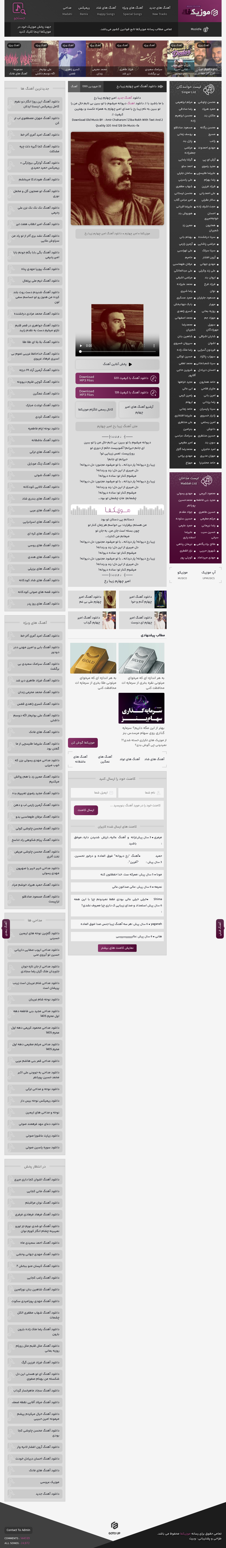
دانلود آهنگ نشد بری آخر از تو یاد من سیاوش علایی (35, 238)
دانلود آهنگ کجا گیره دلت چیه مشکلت (39, 149)
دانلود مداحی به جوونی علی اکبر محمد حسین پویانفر (38, 1075)
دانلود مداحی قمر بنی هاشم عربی (37, 1061)
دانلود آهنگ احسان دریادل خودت (37, 1458)
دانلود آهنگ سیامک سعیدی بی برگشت (38, 666)
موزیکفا (199, 11)
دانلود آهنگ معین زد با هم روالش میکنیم (36, 779)
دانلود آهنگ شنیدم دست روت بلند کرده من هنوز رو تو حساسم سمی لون (36, 297)
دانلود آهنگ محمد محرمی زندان (38, 692)
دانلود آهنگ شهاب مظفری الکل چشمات (38, 1315)
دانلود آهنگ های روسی (43, 545)
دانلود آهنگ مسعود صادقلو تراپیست (40, 899)
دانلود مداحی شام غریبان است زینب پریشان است (36, 986)
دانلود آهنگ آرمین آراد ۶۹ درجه (39, 370)
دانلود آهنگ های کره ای (43, 533)
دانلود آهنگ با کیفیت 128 (131, 392)
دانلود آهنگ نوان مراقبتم (42, 1202)
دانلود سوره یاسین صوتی (42, 1147)
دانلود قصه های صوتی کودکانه (38, 592)
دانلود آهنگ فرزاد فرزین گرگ (40, 1362)
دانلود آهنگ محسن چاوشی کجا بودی (38, 1433)
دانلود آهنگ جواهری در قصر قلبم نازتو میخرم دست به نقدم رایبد (37, 328)
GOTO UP (114, 1534)
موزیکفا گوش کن (83, 742)
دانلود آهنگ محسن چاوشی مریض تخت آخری (36, 854)
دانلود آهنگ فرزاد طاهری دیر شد (37, 680)
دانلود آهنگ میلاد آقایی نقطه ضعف (35, 1402)
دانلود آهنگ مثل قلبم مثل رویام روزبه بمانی (37, 1348)
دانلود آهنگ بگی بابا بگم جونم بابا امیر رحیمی (36, 255)
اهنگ (131, 103)
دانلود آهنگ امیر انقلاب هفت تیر (37, 224)
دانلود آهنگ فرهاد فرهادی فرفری (37, 1214)
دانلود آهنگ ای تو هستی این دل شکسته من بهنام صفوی (37, 1376)
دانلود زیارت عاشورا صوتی (42, 1135)
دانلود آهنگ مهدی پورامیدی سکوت (35, 1301)
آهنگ (74, 87)
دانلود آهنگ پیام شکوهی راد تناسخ (35, 840)
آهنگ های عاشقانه (80, 759)
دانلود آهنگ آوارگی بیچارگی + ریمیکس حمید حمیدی (39, 165)
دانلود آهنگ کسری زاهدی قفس (38, 704)
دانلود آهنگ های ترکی (44, 452)
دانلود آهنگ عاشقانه (45, 440)
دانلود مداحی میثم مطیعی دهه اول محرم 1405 (35, 1047)
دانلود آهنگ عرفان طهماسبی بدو (37, 816)
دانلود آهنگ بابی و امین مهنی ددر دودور (36, 650)
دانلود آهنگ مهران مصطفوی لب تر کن (36, 121)
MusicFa (196, 29)
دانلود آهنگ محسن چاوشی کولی (37, 828)
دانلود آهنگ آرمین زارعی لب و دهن (36, 805)
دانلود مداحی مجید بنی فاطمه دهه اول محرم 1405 (36, 1014)
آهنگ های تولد (130, 759)
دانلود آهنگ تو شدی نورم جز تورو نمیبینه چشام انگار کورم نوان (37, 1229)
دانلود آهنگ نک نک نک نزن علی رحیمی (38, 210)
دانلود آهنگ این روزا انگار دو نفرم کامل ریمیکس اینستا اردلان (37, 104)
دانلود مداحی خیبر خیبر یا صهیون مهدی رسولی (37, 871)
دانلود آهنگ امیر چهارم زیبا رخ (136, 86)
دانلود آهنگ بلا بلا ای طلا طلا (41, 342)
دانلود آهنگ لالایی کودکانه (41, 487)
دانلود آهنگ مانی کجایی (43, 1191)
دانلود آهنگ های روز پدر (43, 603)
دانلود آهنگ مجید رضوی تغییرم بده (35, 793)
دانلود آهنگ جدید (47, 1494)
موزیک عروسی (49, 1482)
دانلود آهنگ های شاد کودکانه (39, 580)
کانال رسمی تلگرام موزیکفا (95, 409)
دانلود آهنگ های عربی (44, 510)
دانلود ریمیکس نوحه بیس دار (40, 1101)
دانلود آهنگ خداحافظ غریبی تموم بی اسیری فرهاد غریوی (35, 356)
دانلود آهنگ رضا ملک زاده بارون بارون (38, 1332)
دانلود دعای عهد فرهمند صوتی (39, 1124)
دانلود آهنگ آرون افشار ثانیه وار (38, 1447)
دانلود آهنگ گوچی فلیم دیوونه (38, 382)
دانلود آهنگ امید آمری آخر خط (40, 135)
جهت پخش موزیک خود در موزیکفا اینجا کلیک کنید (34, 29)
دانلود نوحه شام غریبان (44, 999)
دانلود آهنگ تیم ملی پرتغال (41, 280)
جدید (120, 98)
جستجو (19, 18)
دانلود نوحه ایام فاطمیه (43, 428)
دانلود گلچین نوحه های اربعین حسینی (39, 936)
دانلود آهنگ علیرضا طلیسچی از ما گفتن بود (37, 746)
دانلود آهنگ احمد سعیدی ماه (39, 1243)
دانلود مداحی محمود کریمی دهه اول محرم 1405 (35, 1030)
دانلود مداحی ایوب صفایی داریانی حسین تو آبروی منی (36, 952)
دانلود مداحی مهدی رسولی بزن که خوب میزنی (37, 763)
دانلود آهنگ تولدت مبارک (42, 405)
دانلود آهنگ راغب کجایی (43, 1277)
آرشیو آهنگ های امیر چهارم (139, 410)
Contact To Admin (18, 1530)
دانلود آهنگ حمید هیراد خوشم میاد (35, 885)
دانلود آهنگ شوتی (46, 475)
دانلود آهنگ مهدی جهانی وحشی (37, 1254)
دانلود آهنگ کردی (47, 417)
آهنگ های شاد (154, 759)
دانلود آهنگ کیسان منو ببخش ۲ (38, 1266)
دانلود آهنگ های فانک (44, 732)
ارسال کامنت (86, 810)
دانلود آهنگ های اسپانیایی (41, 522)
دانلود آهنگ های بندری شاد (40, 498)
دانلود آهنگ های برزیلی (43, 569)
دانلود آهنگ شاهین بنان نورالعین (36, 1289)
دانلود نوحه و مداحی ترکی (42, 1089)
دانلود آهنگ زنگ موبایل (43, 463)
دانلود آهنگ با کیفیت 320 (131, 378)
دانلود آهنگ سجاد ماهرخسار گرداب (36, 1390)
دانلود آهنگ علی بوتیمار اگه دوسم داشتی (36, 718)
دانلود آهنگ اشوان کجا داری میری (36, 1179)
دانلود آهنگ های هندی (43, 557)
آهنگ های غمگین (105, 759)
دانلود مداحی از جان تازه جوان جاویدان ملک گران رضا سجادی (40, 969)
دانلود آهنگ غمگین (46, 393)
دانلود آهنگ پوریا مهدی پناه (40, 269)
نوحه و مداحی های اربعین (42, 1112)
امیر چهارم (131, 233)
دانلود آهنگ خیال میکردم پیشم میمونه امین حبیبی (38, 1416)
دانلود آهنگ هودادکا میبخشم (39, 179)
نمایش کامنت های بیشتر (117, 948)
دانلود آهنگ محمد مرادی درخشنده (36, 313)
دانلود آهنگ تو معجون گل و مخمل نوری (36, 194)
